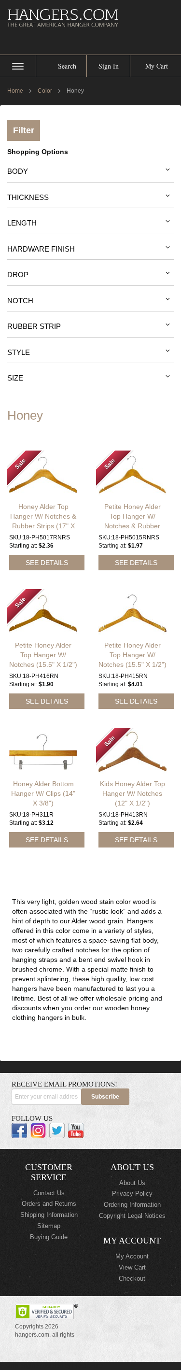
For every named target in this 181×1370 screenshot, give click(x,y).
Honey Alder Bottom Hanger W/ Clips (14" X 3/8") (43, 793)
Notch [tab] (20, 301)
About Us (132, 1182)
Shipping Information (49, 1214)
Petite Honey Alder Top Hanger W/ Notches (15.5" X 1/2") (43, 654)
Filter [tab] (23, 130)
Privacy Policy (132, 1193)
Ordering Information (132, 1204)
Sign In (108, 66)
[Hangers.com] (90, 17)
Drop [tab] (17, 274)
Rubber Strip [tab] (34, 326)
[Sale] (43, 494)
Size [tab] (15, 378)
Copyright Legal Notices (132, 1215)
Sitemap (48, 1225)
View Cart (132, 1267)
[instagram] (38, 1130)
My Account (132, 1256)
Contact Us (49, 1193)
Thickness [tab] (28, 197)
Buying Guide (49, 1237)
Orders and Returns (49, 1203)
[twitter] (57, 1130)
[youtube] (76, 1130)
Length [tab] (22, 223)
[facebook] (19, 1130)
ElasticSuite (87, 1365)
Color (46, 90)
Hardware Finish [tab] (41, 249)
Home (16, 90)
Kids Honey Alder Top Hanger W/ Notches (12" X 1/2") (132, 793)
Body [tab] (17, 171)
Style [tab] (18, 352)
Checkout (132, 1278)
